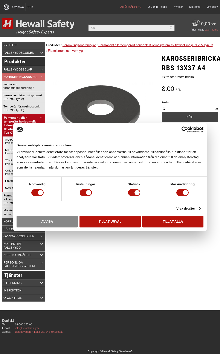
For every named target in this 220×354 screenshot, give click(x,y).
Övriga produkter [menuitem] (18, 236)
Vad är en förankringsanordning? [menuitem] (18, 86)
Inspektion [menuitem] (12, 290)
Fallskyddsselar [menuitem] (17, 69)
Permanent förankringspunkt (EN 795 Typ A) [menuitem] (22, 97)
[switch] (86, 192)
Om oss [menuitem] (211, 6)
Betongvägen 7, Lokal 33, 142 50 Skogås (39, 331)
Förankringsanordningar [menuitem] (24, 76)
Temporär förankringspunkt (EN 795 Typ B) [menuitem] (21, 108)
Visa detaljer (185, 208)
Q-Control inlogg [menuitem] (157, 6)
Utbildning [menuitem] (12, 283)
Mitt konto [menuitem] (194, 6)
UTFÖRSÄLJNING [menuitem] (130, 6)
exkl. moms (211, 29)
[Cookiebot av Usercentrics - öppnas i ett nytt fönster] (184, 129)
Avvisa (47, 221)
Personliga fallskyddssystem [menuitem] (19, 264)
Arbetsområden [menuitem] (17, 255)
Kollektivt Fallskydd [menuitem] (12, 245)
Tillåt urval (110, 221)
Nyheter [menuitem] (178, 6)
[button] (41, 53)
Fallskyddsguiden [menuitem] (18, 52)
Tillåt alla (173, 221)
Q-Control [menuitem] (12, 297)
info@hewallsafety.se (27, 328)
